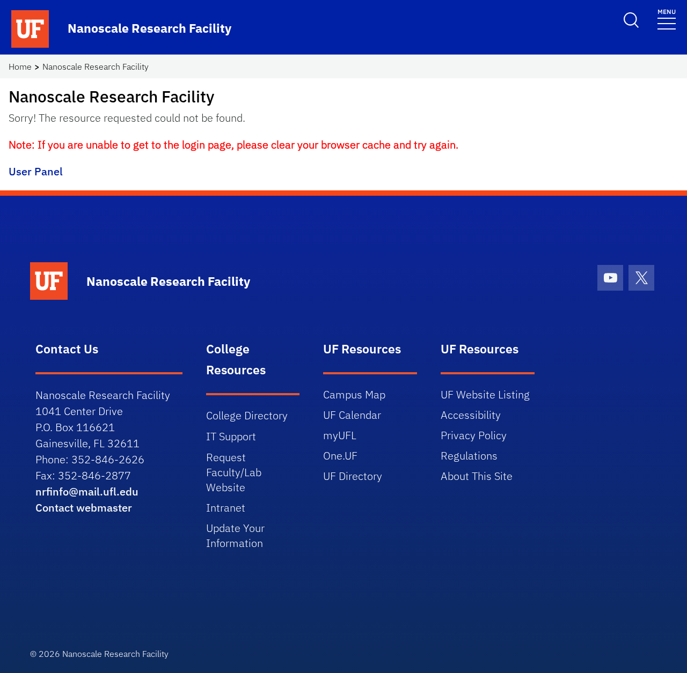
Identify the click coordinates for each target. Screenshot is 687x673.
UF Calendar (352, 415)
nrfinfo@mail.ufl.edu (86, 491)
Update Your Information (235, 535)
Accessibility (471, 415)
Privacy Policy (474, 435)
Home (20, 66)
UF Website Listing (485, 394)
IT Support (231, 436)
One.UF (340, 455)
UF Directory (352, 476)
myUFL (339, 435)
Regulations (469, 455)
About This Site (477, 476)
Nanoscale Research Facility (95, 66)
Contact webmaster (83, 507)
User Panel (36, 171)
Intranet (225, 507)
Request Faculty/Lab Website (233, 472)
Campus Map (354, 394)
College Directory (247, 415)
